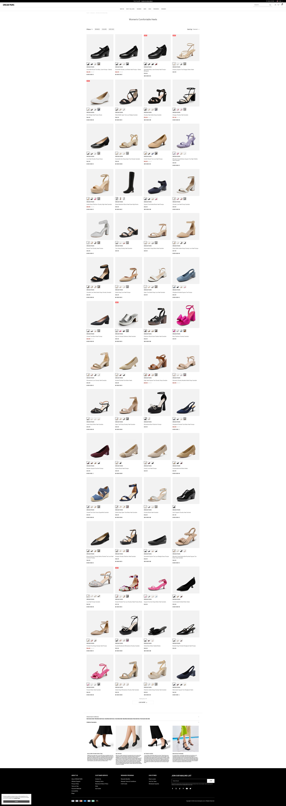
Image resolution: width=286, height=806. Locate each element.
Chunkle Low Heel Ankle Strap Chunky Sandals (99, 292)
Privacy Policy (75, 783)
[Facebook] (172, 788)
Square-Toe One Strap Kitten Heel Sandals (155, 602)
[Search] (270, 5)
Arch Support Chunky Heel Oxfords (182, 512)
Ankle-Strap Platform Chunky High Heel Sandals (99, 204)
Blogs (73, 793)
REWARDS (156, 9)
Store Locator (152, 779)
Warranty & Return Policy (101, 783)
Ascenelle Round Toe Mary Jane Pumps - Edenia (99, 69)
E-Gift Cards (124, 783)
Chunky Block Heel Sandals (151, 512)
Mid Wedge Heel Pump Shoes (94, 115)
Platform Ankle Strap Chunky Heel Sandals (155, 690)
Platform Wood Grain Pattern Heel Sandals (155, 336)
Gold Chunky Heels (90, 718)
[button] (280, 1)
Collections (92, 12)
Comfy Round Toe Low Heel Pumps (153, 159)
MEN (145, 9)
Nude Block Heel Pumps (110, 718)
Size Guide (98, 788)
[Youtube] (187, 788)
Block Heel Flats (136, 718)
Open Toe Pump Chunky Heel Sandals (125, 424)
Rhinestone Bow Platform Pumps (152, 424)
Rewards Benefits (125, 779)
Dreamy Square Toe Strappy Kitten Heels (183, 69)
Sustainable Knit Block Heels (180, 468)
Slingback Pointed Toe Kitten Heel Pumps (183, 424)
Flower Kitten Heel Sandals (94, 690)
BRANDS (163, 9)
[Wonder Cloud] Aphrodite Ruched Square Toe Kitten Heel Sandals (184, 557)
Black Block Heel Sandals (128, 718)
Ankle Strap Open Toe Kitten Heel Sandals (126, 512)
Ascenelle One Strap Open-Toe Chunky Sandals (127, 159)
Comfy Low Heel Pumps (150, 468)
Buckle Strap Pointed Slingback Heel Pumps (184, 646)
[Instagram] (176, 788)
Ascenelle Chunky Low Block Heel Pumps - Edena (128, 69)
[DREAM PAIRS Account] (275, 5)
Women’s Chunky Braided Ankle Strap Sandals (185, 380)
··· (99, 63)
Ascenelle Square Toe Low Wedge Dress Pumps (156, 556)
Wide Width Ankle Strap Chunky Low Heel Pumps (185, 248)
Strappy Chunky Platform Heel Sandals (125, 556)
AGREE (16, 801)
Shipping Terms (99, 781)
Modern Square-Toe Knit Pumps (95, 468)
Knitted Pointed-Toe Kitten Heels (123, 380)
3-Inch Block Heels (118, 718)
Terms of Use (75, 786)
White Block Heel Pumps (99, 718)
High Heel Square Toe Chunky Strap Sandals (155, 380)
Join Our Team (152, 781)
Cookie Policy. (17, 798)
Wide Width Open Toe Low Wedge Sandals (126, 115)
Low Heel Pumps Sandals (93, 602)
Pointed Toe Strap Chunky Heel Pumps (97, 646)
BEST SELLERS (130, 9)
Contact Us (98, 779)
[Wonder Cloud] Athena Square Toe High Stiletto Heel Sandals (185, 159)
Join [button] (210, 781)
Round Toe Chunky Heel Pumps (95, 248)
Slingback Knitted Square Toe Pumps (182, 292)
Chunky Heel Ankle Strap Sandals (152, 115)
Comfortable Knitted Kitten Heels (181, 602)
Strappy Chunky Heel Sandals (180, 115)
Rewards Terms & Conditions (128, 781)
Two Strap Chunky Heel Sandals (123, 248)
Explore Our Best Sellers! (147, 1)
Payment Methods (76, 788)
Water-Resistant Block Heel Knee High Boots (126, 204)
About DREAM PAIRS (77, 779)
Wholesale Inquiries (154, 783)
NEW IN (122, 9)
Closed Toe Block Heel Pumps (94, 336)
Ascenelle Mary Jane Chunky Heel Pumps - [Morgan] (155, 70)
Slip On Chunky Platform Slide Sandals (125, 336)
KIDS (150, 9)
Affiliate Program (76, 781)
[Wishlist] (278, 5)
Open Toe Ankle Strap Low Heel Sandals (154, 292)
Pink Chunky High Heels (145, 718)
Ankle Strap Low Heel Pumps (122, 292)
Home (88, 12)
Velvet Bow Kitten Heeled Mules (152, 646)
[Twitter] (190, 788)
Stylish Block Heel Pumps (122, 468)
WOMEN (139, 9)
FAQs (96, 786)
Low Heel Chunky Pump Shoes (95, 159)
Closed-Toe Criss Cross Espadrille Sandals (98, 512)
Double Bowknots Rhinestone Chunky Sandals (127, 646)
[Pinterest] (183, 788)
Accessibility (75, 791)
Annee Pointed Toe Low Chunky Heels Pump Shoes (128, 602)
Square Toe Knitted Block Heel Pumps (154, 204)
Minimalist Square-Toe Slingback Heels (183, 690)
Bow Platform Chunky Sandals (181, 336)
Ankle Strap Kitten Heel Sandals (95, 424)
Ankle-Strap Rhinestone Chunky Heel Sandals (127, 690)
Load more (142, 702)
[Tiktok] (180, 788)
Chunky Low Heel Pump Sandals (181, 204)
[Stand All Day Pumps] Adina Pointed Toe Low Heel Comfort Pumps (100, 557)
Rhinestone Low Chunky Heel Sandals (96, 380)
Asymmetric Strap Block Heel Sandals (154, 248)
